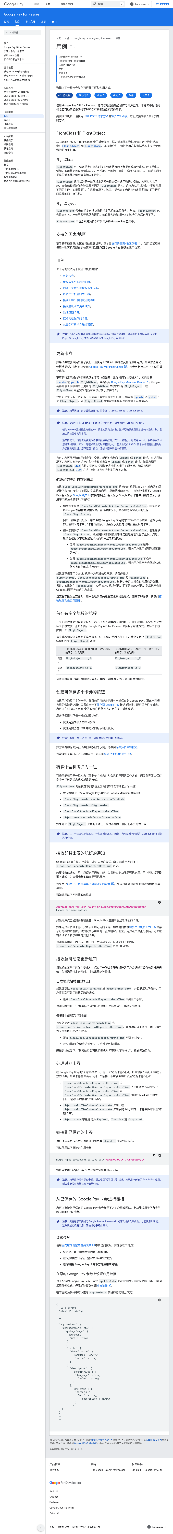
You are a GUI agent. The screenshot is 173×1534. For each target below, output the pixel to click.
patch (75, 382)
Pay (20, 4)
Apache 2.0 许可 (154, 1440)
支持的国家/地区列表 (124, 243)
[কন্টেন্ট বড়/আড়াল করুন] (81, 57)
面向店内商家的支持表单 (76, 1245)
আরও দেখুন (67, 4)
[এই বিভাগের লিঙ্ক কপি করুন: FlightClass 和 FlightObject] (108, 134)
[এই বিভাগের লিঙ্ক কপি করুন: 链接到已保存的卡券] (96, 1133)
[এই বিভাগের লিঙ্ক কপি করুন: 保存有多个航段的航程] (100, 614)
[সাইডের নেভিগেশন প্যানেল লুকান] (40, 1528)
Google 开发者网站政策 (85, 1443)
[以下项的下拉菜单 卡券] (54, 4)
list (77, 465)
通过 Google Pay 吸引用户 (112, 338)
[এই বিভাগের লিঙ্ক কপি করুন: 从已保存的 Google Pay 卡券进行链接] (127, 1199)
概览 (36, 4)
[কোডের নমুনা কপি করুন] (159, 1155)
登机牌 (66, 95)
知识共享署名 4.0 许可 (102, 1440)
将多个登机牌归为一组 (76, 294)
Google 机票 (80, 495)
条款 (52, 1527)
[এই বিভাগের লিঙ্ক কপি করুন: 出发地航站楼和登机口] (93, 982)
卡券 (47, 4)
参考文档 (30, 21)
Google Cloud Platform (62, 1507)
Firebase (54, 1502)
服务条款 (54, 1470)
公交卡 (146, 95)
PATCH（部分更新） (132, 422)
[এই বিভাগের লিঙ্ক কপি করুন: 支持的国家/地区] (89, 235)
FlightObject (134, 410)
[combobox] (108, 4)
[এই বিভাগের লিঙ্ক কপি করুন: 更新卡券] (75, 354)
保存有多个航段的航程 (76, 282)
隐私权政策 (63, 1527)
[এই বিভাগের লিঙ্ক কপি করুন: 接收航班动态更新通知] (100, 959)
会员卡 (116, 95)
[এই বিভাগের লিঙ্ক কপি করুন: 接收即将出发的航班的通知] (108, 854)
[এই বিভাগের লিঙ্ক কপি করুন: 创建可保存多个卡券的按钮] (108, 692)
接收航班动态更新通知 (76, 306)
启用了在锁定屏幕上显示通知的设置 (88, 884)
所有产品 (54, 1513)
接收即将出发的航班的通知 (79, 300)
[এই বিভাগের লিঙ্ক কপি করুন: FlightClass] (76, 160)
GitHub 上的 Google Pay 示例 (147, 1470)
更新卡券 (68, 276)
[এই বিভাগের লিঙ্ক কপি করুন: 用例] (67, 261)
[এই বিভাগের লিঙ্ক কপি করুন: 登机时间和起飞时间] (90, 1016)
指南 (17, 21)
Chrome (54, 1497)
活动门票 (83, 95)
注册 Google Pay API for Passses (108, 1470)
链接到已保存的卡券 (75, 318)
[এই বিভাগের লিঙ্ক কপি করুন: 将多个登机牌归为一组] (100, 767)
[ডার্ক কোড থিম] (159, 902)
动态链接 (102, 1285)
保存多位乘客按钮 (126, 747)
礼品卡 (100, 95)
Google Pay (79, 38)
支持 (54, 21)
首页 (6, 21)
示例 (43, 21)
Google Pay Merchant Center (106, 366)
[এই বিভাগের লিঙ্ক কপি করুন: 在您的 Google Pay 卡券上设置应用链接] (119, 1274)
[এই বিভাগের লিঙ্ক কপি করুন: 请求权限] (73, 1238)
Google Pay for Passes (22, 14)
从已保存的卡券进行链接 (78, 324)
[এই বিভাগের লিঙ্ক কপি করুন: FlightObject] (79, 204)
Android (54, 1491)
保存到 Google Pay (108, 704)
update (61, 382)
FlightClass (115, 410)
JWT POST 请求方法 (96, 116)
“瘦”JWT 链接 (119, 116)
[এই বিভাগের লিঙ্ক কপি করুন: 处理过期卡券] (84, 1064)
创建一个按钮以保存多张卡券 (80, 288)
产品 (67, 38)
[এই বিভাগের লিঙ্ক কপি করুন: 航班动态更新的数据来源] (96, 480)
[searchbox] (22, 32)
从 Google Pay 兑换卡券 (81, 338)
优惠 (131, 95)
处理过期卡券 (71, 312)
